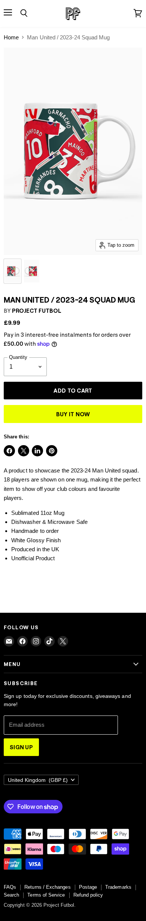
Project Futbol (36, 310)
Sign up (21, 747)
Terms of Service (46, 895)
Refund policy (88, 895)
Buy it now (73, 414)
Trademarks (118, 887)
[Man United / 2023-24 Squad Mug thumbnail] (12, 271)
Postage (88, 887)
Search (11, 895)
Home (11, 37)
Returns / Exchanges (47, 887)
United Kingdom (38, 780)
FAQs (10, 887)
